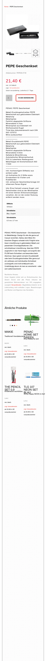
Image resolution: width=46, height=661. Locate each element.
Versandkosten (15, 88)
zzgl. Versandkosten (11, 351)
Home (6, 6)
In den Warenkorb (26, 98)
